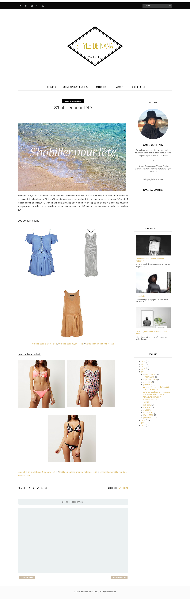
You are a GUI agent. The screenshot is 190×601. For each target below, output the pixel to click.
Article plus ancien (119, 577)
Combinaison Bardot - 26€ (44, 343)
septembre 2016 (150, 380)
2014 (143, 423)
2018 (143, 367)
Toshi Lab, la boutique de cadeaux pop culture (151, 333)
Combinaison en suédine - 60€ (99, 343)
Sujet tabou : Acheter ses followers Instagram (150, 260)
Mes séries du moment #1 (154, 395)
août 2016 (147, 382)
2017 (143, 369)
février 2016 (148, 415)
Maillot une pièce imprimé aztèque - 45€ (78, 471)
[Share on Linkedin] (42, 488)
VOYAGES (120, 87)
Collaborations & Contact (76, 87)
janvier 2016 (148, 418)
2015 (143, 420)
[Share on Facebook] (29, 488)
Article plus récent (26, 577)
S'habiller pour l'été (151, 400)
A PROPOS (51, 87)
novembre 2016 (150, 374)
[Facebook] (20, 5)
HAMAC (146, 402)
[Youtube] (43, 5)
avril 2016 (147, 410)
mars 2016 (148, 413)
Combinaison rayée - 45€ (71, 343)
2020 (143, 361)
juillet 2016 (148, 385)
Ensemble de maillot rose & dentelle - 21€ (37, 471)
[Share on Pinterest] (33, 488)
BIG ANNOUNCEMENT (152, 397)
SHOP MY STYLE (138, 87)
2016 (143, 372)
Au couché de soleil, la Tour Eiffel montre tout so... (156, 388)
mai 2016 (147, 407)
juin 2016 (147, 405)
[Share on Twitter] (37, 488)
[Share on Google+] (46, 488)
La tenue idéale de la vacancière (156, 392)
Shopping (123, 488)
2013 (143, 425)
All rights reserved (108, 592)
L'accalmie (140, 296)
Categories (101, 87)
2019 (143, 364)
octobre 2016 (149, 377)
